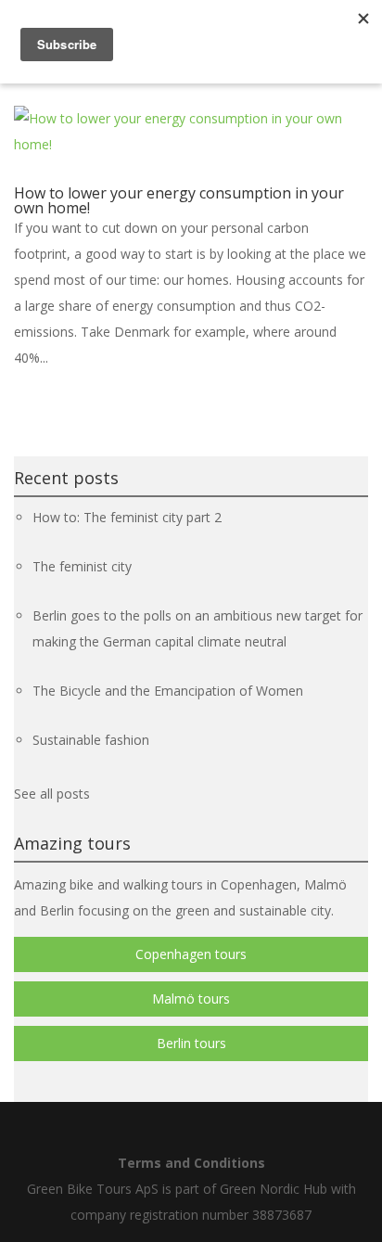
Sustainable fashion (90, 740)
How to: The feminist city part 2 (127, 517)
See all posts (52, 793)
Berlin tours (191, 1043)
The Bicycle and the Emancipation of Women (167, 690)
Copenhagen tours (191, 954)
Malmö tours (191, 998)
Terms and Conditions (191, 1163)
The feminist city (82, 566)
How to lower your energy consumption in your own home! (179, 200)
